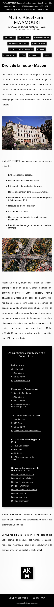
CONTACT (34, 55)
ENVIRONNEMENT (18, 43)
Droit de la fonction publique (24, 490)
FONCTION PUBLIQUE (21, 49)
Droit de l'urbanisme (20, 486)
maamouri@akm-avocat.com (27, 603)
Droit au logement (19, 497)
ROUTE (41, 49)
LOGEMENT (9, 55)
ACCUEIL (9, 38)
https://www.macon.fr (20, 380)
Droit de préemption (20, 501)
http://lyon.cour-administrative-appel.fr (24, 458)
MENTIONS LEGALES (18, 598)
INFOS (47, 55)
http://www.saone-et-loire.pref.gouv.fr (20, 405)
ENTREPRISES (41, 38)
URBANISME (38, 43)
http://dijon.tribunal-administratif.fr (26, 431)
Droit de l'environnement (22, 482)
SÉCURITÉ (24, 38)
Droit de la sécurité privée (22, 474)
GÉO (22, 55)
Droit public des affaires (22, 478)
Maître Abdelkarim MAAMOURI (27, 20)
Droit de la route (18, 493)
